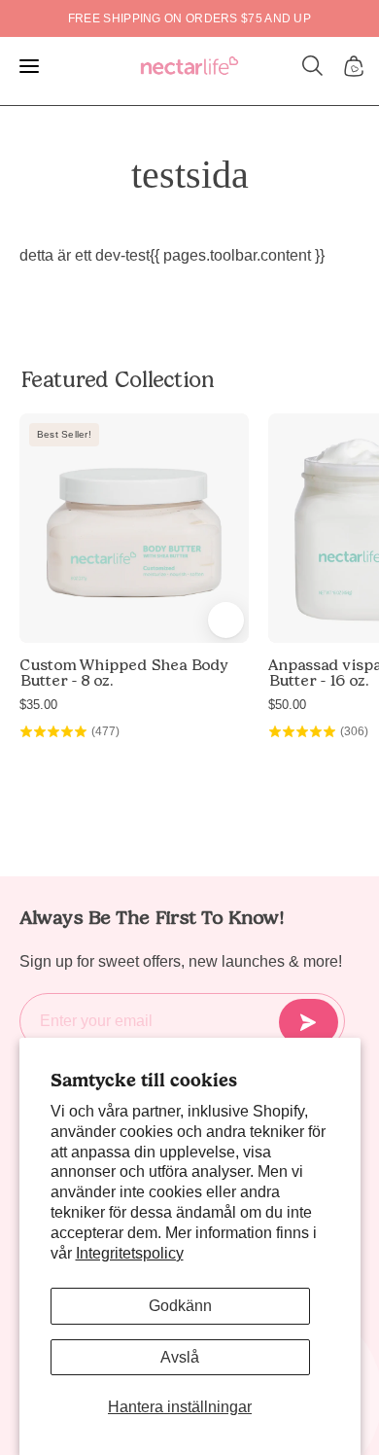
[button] (312, 66)
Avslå (179, 1357)
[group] (189, 18)
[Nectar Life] (189, 67)
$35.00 (38, 704)
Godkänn (180, 1305)
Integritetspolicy (130, 1253)
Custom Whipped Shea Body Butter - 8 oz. (123, 673)
